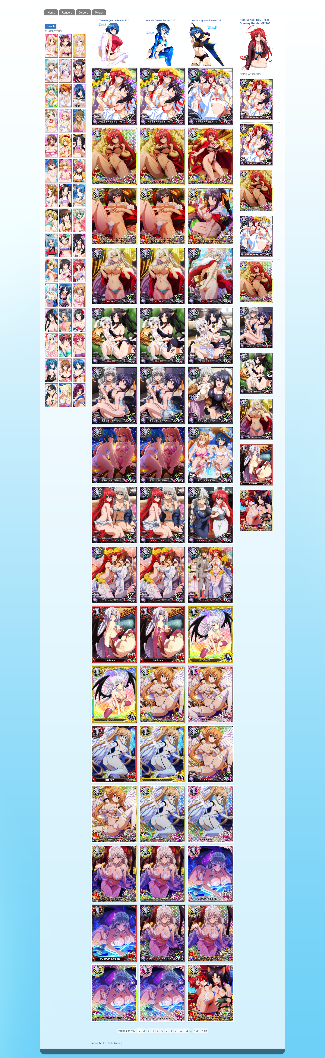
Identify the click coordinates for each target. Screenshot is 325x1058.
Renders (67, 12)
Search (51, 26)
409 (196, 1030)
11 (186, 1030)
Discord (83, 12)
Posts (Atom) (114, 1043)
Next (204, 1030)
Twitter (99, 12)
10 (180, 1030)
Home (51, 12)
